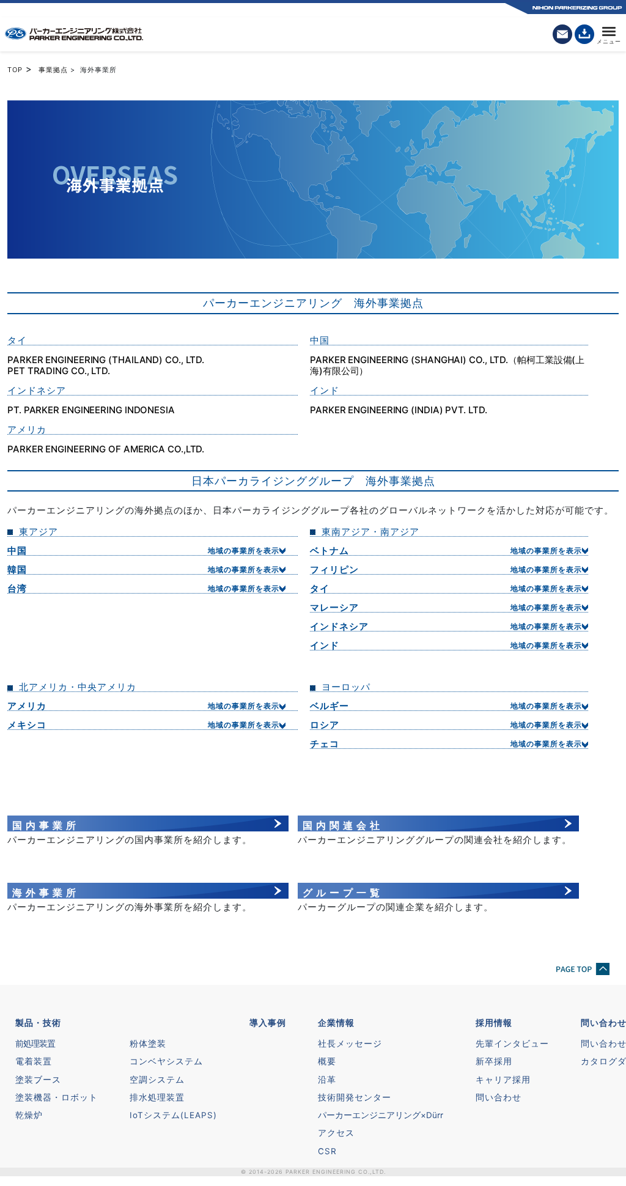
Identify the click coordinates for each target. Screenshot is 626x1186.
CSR (327, 1151)
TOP (15, 69)
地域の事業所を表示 (243, 550)
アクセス (336, 1133)
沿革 (327, 1080)
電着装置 (33, 1061)
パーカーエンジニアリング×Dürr (380, 1115)
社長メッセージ (350, 1043)
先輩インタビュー (512, 1043)
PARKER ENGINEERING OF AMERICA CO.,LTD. (105, 449)
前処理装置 (35, 1043)
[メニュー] (609, 34)
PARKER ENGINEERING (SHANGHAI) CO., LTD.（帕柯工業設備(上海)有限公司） (447, 366)
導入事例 (267, 1023)
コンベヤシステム (166, 1061)
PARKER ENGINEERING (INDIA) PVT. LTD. (398, 410)
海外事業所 (45, 893)
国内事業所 (45, 825)
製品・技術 (38, 1023)
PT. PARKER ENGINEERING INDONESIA (91, 410)
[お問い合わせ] (562, 34)
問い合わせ (498, 1097)
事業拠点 (53, 69)
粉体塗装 (148, 1043)
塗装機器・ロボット (56, 1097)
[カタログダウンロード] (584, 34)
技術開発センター (354, 1097)
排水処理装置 (157, 1097)
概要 (327, 1061)
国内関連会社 (343, 825)
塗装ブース (38, 1080)
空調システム (157, 1080)
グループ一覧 (343, 893)
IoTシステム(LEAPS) (173, 1115)
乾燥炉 (29, 1115)
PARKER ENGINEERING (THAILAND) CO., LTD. (105, 360)
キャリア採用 (503, 1080)
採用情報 (494, 1023)
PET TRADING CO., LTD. (58, 371)
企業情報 (336, 1023)
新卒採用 (494, 1061)
